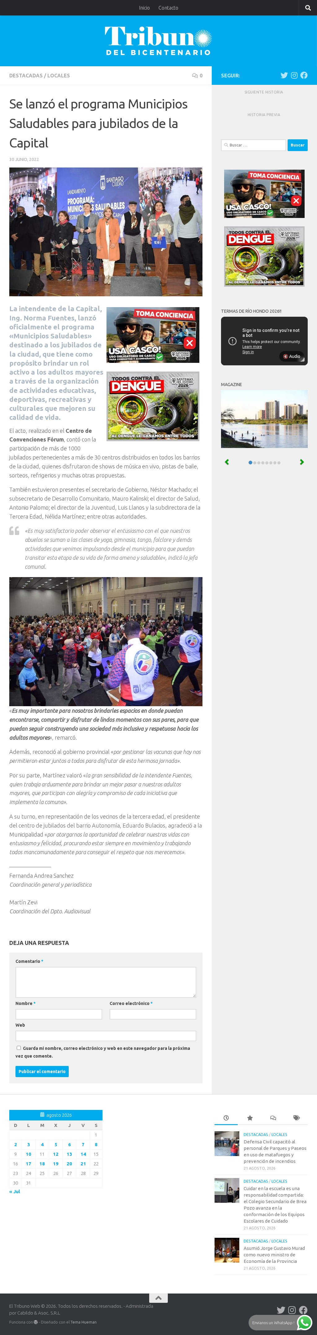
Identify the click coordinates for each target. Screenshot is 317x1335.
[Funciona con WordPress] (36, 1322)
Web (20, 1025)
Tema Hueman (84, 1322)
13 (69, 1154)
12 (56, 1154)
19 (56, 1163)
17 (28, 1163)
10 (28, 1154)
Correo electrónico (131, 1003)
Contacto (168, 8)
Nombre (25, 1003)
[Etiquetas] (296, 1118)
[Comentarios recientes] (272, 1118)
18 (42, 1163)
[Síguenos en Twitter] (284, 75)
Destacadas (26, 75)
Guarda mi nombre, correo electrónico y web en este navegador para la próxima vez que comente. (102, 1052)
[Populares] (249, 1118)
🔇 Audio (291, 356)
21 (83, 1163)
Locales (58, 75)
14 (83, 1154)
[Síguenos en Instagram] (294, 75)
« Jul (14, 1191)
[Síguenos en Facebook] (304, 75)
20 (69, 1163)
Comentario (29, 961)
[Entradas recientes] (226, 1118)
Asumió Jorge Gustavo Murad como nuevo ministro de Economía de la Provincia (274, 1255)
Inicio (144, 8)
